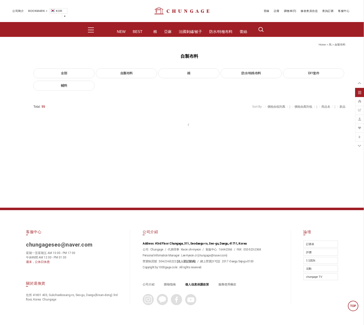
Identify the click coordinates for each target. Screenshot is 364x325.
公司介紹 (149, 284)
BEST (137, 32)
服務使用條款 (227, 284)
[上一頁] (189, 125)
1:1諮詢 (310, 260)
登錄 (266, 10)
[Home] (359, 98)
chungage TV (314, 276)
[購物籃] (359, 107)
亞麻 (168, 32)
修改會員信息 (309, 10)
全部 (64, 73)
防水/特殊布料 (251, 73)
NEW (121, 32)
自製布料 (340, 44)
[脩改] (359, 116)
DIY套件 (313, 73)
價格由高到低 (303, 106)
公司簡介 (18, 10)
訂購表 (310, 244)
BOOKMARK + (37, 10)
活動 (309, 268)
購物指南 (170, 284)
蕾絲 (243, 32)
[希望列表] (359, 125)
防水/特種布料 (221, 32)
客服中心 (343, 10)
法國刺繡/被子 (190, 32)
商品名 (325, 106)
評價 (309, 252)
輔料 (64, 85)
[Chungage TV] (359, 134)
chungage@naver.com (212, 255)
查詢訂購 (328, 10)
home (322, 44)
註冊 (277, 10)
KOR (59, 10)
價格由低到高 (276, 106)
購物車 (288, 10)
